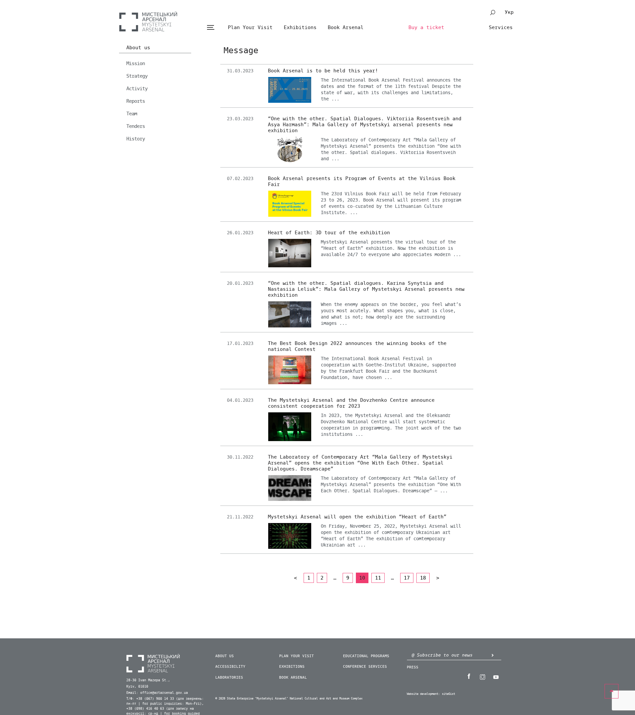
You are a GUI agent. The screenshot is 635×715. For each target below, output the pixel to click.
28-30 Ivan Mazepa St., (148, 680)
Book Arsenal (345, 27)
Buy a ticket (426, 27)
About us (138, 48)
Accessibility (230, 666)
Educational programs (366, 656)
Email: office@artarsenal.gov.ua (157, 693)
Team (131, 113)
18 (423, 578)
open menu (210, 27)
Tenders (135, 126)
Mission (135, 63)
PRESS (412, 667)
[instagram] (482, 676)
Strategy (137, 76)
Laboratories (229, 677)
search (492, 12)
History (135, 138)
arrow (492, 655)
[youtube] (495, 676)
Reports (135, 101)
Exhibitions (300, 27)
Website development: (423, 694)
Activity (137, 88)
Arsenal (148, 21)
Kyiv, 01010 (137, 686)
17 (407, 578)
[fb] (468, 676)
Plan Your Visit (250, 27)
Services (501, 27)
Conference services (365, 666)
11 (378, 578)
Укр (509, 12)
